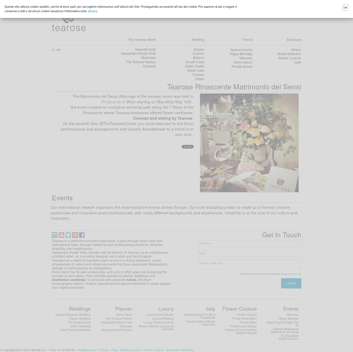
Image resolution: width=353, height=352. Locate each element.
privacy (92, 11)
